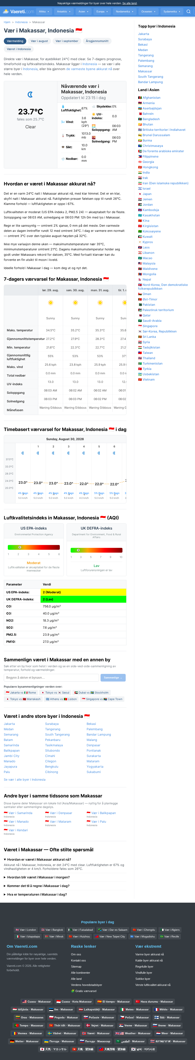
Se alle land (129, 3)
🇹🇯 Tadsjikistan (149, 347)
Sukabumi (94, 772)
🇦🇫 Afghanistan (149, 97)
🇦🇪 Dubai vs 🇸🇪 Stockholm (91, 692)
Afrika (44, 11)
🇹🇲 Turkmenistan (150, 363)
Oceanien (148, 11)
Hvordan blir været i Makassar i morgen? (38, 877)
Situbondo (52, 750)
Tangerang (52, 729)
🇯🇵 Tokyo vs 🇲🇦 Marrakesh (23, 699)
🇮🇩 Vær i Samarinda (18, 814)
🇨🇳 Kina (143, 220)
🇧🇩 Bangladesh (149, 119)
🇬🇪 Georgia (146, 162)
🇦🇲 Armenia (146, 103)
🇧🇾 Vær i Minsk (54, 936)
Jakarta (9, 724)
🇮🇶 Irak (143, 178)
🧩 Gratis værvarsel (83, 991)
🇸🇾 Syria (144, 342)
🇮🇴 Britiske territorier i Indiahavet (161, 130)
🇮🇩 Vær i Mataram (58, 823)
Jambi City (11, 756)
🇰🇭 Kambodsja (148, 210)
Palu (7, 772)
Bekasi (91, 724)
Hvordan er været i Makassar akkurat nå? (39, 859)
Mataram (93, 761)
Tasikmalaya (54, 745)
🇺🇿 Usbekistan (148, 374)
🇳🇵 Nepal (144, 279)
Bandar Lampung (99, 734)
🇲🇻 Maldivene (147, 269)
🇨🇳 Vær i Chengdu (144, 929)
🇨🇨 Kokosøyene (149, 231)
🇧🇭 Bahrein (146, 114)
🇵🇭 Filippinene (148, 156)
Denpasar (93, 745)
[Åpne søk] (188, 11)
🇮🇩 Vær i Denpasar (58, 814)
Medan (9, 729)
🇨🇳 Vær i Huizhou (79, 936)
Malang (92, 740)
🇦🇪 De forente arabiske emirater (161, 151)
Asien (84, 11)
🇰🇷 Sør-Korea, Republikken (157, 331)
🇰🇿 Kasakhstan (149, 215)
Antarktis (64, 11)
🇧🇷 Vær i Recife (169, 936)
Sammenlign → (113, 677)
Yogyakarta (95, 766)
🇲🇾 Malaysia (146, 263)
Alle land (76, 978)
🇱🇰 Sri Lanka (147, 337)
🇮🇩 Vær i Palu (96, 823)
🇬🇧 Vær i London (26, 929)
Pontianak (94, 750)
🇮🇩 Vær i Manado (16, 823)
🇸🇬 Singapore (147, 326)
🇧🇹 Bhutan (145, 124)
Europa (102, 11)
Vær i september (67, 41)
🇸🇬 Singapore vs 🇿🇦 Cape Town (102, 699)
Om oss (76, 954)
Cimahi (50, 756)
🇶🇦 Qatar (144, 315)
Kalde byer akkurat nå (149, 960)
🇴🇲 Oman (144, 294)
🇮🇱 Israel (144, 188)
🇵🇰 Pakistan (146, 304)
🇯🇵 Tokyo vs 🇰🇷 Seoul (55, 692)
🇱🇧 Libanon (146, 253)
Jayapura (10, 766)
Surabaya (52, 724)
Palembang (95, 729)
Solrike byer (142, 978)
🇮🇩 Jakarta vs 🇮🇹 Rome (21, 692)
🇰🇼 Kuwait (145, 237)
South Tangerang (57, 734)
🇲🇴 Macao (145, 258)
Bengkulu (51, 766)
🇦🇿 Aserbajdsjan (150, 108)
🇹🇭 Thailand (146, 358)
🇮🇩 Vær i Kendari (16, 831)
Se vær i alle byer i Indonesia (25, 779)
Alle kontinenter (80, 972)
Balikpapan (12, 750)
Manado (9, 761)
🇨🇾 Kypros (145, 242)
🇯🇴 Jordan (145, 204)
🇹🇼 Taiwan (145, 353)
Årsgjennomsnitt (97, 41)
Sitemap (76, 966)
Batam (8, 740)
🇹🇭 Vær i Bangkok (52, 929)
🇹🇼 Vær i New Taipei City (110, 936)
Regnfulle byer (144, 966)
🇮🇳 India (144, 172)
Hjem (7, 22)
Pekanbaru (52, 740)
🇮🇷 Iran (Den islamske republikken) (163, 183)
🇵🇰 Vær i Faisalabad (80, 929)
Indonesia (21, 22)
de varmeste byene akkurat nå (89, 69)
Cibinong (51, 772)
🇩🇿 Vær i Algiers (170, 929)
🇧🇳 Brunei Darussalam (154, 135)
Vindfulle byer (143, 972)
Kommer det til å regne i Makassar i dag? (38, 886)
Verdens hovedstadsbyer (86, 984)
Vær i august (39, 41)
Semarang (11, 734)
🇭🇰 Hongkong (148, 167)
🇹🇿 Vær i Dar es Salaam (112, 929)
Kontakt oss (78, 960)
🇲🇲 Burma (145, 140)
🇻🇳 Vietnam (146, 379)
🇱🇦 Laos (144, 247)
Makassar (145, 71)
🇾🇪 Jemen (145, 199)
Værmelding (15, 41)
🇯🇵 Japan (145, 194)
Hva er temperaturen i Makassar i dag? (37, 894)
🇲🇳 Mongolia (147, 274)
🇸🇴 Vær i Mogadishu (142, 936)
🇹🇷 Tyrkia (144, 369)
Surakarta (94, 756)
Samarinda (11, 745)
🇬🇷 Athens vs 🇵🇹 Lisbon (61, 699)
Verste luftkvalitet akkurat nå (152, 984)
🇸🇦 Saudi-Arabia (149, 321)
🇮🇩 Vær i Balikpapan (101, 814)
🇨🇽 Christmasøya (150, 146)
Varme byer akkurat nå (149, 954)
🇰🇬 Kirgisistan (148, 226)
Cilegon (50, 761)
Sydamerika (172, 11)
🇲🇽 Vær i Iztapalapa (28, 936)
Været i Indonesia (19, 49)
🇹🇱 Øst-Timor (147, 299)
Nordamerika (124, 11)
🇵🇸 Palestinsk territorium (156, 310)
